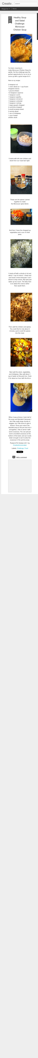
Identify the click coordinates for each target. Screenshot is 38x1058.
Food (26, 448)
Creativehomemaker (20, 445)
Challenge (20, 448)
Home (15, 9)
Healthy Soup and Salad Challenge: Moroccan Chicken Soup (19, 23)
